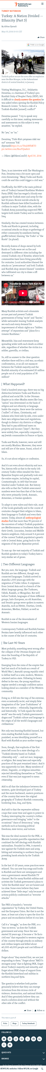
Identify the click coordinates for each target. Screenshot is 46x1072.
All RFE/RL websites (8, 1069)
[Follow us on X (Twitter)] (27, 1038)
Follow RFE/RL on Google (28, 1069)
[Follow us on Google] (21, 1038)
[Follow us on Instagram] (15, 1038)
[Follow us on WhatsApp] (4, 1044)
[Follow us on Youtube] (4, 1038)
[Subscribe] (9, 1044)
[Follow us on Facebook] (33, 1038)
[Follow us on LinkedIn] (39, 1038)
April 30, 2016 (34, 156)
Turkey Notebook (11, 11)
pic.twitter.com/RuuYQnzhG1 (16, 149)
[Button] (41, 37)
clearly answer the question (27, 100)
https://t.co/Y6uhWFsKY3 (23, 146)
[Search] (42, 1069)
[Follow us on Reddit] (9, 1038)
